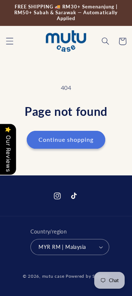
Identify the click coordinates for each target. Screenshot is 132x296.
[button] (9, 41)
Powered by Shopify (87, 276)
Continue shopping (66, 139)
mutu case (53, 276)
